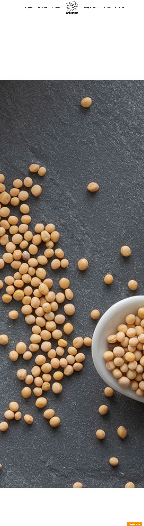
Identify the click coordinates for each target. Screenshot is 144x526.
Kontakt (119, 8)
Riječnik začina (92, 8)
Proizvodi (43, 8)
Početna (29, 8)
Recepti (56, 8)
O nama (107, 8)
